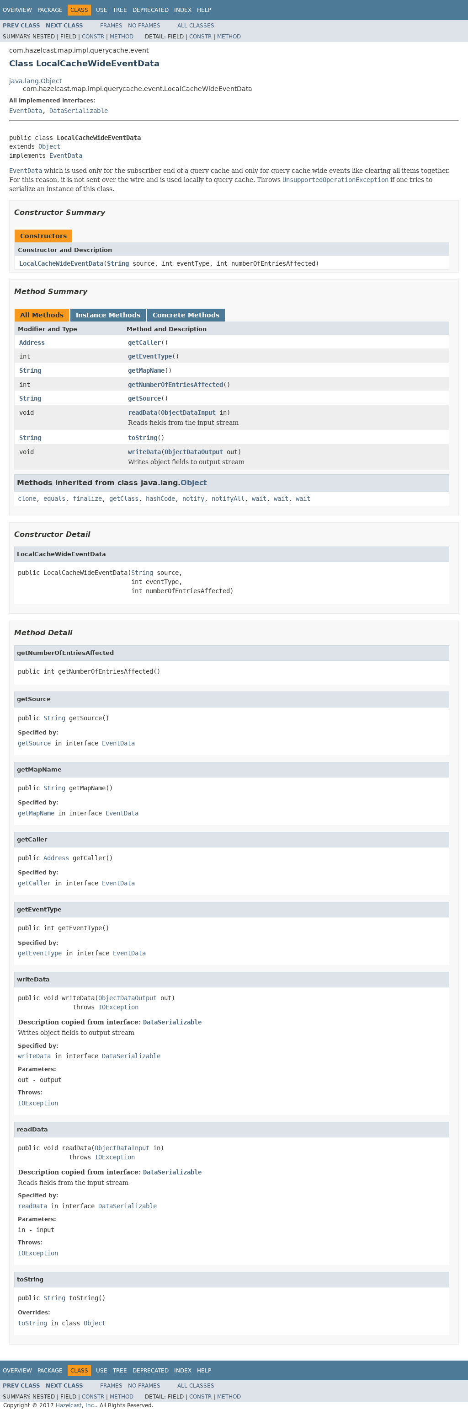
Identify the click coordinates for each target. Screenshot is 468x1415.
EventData (25, 110)
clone (27, 498)
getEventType (150, 356)
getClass (123, 498)
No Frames (144, 25)
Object (49, 146)
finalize (87, 498)
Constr (93, 36)
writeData (144, 452)
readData (142, 412)
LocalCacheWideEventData (61, 263)
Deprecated (151, 10)
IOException (118, 1007)
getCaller (144, 342)
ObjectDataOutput (194, 452)
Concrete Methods (186, 315)
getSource (144, 398)
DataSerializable (78, 110)
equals (54, 498)
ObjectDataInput (188, 412)
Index (182, 10)
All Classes (195, 25)
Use (101, 10)
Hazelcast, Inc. (76, 1405)
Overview (17, 10)
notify (193, 498)
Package (50, 10)
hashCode (160, 498)
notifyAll (228, 498)
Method (121, 36)
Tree (120, 10)
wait (259, 498)
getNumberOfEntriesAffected (175, 384)
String (118, 263)
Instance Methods (108, 315)
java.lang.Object (35, 81)
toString (142, 437)
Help (204, 10)
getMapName (146, 370)
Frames (111, 25)
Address (32, 342)
